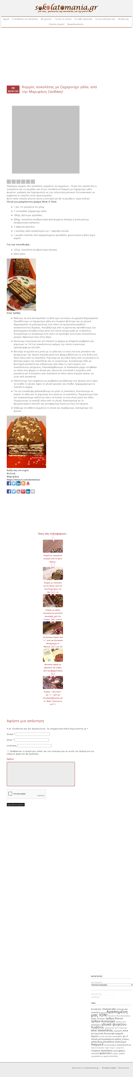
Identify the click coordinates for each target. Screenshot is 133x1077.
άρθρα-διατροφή (103, 1021)
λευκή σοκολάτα (106, 1036)
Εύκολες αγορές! (57, 24)
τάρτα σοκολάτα (97, 1048)
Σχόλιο (10, 759)
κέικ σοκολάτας (102, 1030)
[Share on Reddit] (18, 182)
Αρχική (6, 19)
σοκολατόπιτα (124, 1044)
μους (118, 1038)
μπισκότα (108, 1041)
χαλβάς (115, 1053)
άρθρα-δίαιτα (114, 1018)
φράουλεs (105, 1053)
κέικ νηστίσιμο (121, 1028)
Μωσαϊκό (112, 1016)
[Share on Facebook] (9, 182)
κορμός (119, 1033)
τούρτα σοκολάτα (102, 1050)
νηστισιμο (120, 1041)
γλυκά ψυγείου (114, 1024)
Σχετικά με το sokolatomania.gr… (86, 1068)
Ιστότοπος (12, 745)
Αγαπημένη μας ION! (109, 1013)
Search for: (96, 994)
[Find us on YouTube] (28, 483)
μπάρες (125, 1039)
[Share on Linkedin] (28, 182)
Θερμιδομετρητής (75, 24)
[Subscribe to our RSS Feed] (23, 483)
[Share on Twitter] (14, 182)
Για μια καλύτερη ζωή (105, 19)
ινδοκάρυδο (109, 1028)
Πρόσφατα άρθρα (109, 1068)
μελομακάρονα (106, 1039)
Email (10, 740)
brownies (96, 1009)
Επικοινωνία (123, 1068)
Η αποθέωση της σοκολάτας (25, 19)
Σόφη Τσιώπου (98, 1018)
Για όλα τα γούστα (63, 19)
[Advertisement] (66, 37)
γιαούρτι (96, 1024)
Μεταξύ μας (123, 19)
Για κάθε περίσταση (83, 19)
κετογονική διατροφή (103, 1033)
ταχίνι (112, 1048)
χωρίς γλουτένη (111, 1056)
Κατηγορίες (96, 982)
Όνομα (11, 734)
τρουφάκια (119, 1050)
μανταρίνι (117, 1036)
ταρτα (107, 1048)
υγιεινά (95, 1053)
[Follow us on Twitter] (14, 483)
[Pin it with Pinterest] (23, 182)
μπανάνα (96, 1041)
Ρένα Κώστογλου (123, 1016)
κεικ (125, 1030)
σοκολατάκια (110, 1045)
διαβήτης (97, 1027)
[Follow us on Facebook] (9, 483)
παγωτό (97, 1044)
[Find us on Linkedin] (18, 483)
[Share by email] (33, 182)
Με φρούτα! (46, 19)
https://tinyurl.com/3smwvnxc (23, 479)
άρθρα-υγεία (121, 1022)
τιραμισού (120, 1048)
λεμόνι (95, 1036)
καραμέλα (118, 1031)
